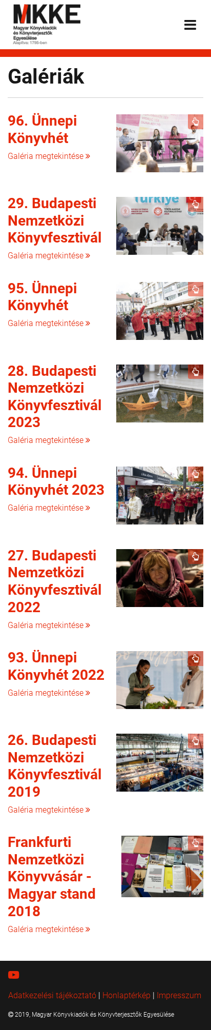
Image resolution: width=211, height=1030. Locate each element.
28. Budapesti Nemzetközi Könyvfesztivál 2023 (54, 396)
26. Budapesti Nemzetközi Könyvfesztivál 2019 (54, 766)
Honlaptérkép (126, 995)
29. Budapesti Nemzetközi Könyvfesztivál (54, 220)
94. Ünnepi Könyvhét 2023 (56, 481)
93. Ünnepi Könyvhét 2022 (56, 666)
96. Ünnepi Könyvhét (42, 129)
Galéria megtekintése (47, 156)
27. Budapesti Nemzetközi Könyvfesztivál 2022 (54, 581)
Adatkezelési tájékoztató (52, 995)
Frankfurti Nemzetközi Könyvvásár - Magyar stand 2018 (52, 876)
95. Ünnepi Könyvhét (42, 297)
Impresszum (179, 995)
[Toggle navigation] (190, 25)
